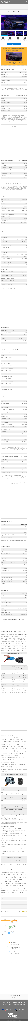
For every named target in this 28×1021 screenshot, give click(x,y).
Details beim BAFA (23, 89)
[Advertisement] (14, 6)
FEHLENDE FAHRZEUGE (19, 1002)
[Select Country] (26, 2)
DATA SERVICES (7, 1004)
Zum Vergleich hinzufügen (14, 44)
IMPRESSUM (14, 1006)
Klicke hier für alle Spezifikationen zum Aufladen (14, 288)
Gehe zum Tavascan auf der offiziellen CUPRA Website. (13, 619)
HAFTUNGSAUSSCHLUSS (19, 1004)
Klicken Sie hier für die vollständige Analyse (14, 183)
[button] (26, 16)
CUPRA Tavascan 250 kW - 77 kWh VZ (14, 62)
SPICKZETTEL (6, 1002)
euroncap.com (23, 540)
